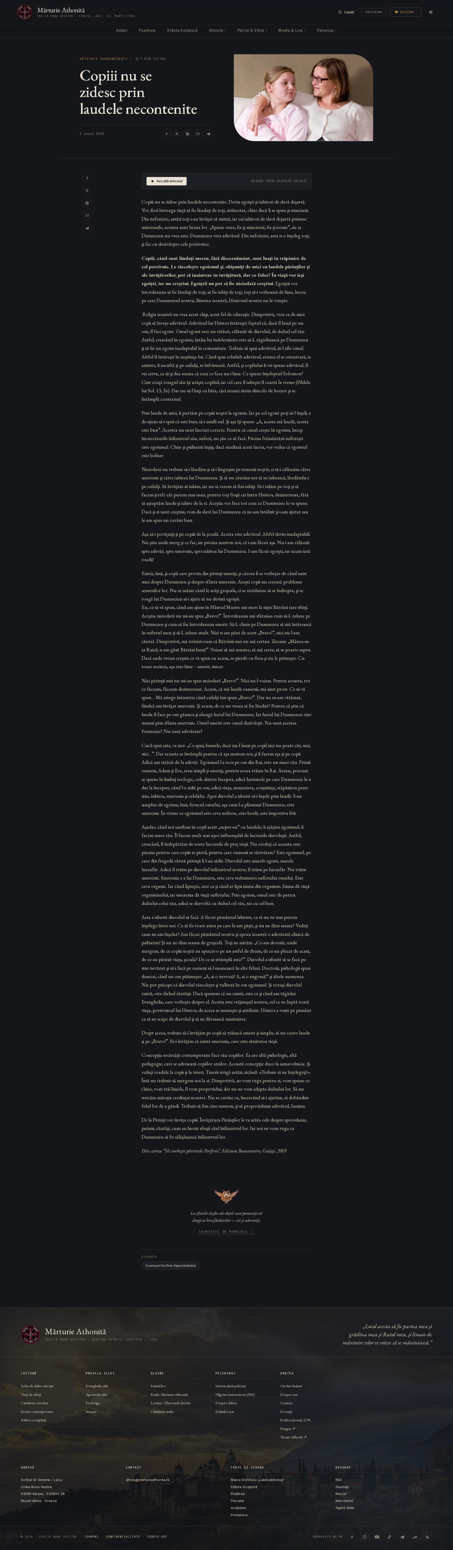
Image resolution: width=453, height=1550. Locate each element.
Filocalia (237, 1501)
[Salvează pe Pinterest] (187, 134)
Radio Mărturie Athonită (169, 1394)
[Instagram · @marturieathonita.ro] (364, 1537)
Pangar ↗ (287, 1428)
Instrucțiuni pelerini (230, 1385)
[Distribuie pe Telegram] (208, 134)
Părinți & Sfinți (252, 30)
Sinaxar (91, 1411)
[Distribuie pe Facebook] (166, 134)
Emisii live (158, 1385)
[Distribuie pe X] (177, 134)
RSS (339, 1480)
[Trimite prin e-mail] (198, 134)
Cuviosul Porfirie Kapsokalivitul (170, 1265)
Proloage (93, 1402)
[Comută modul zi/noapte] (430, 12)
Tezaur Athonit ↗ (293, 1436)
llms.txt (341, 1494)
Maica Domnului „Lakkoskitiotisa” (258, 1480)
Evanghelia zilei (97, 1385)
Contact (286, 1402)
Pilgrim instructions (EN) (235, 1394)
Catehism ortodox (34, 1402)
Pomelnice (239, 1515)
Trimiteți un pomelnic (227, 1231)
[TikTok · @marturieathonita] (389, 1537)
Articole (217, 30)
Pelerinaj (327, 30)
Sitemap (342, 1487)
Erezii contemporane (37, 1411)
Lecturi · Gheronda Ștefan (170, 1402)
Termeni (91, 1536)
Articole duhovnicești (104, 58)
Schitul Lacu (224, 1411)
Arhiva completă (33, 1419)
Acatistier (238, 1508)
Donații (286, 1411)
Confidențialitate (123, 1536)
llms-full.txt (344, 1501)
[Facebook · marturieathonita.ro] (352, 1537)
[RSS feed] (427, 1537)
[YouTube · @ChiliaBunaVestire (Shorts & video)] (377, 1537)
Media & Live (292, 30)
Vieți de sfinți (31, 1394)
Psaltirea (147, 30)
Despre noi (289, 1394)
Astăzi (121, 30)
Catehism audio (162, 1411)
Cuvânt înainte (291, 1385)
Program (373, 12)
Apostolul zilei (96, 1394)
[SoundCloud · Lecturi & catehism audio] (414, 1537)
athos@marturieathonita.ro (148, 1480)
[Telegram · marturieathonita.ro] (402, 1537)
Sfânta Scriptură (182, 30)
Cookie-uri (157, 1536)
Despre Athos (226, 1402)
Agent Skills (345, 1508)
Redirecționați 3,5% (295, 1419)
